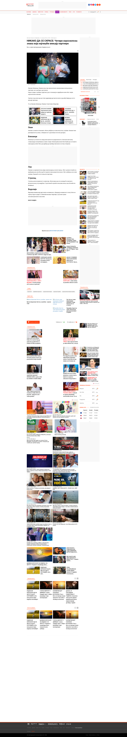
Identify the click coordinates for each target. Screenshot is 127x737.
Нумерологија (43, 14)
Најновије (82, 79)
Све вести (82, 169)
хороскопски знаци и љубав (68, 291)
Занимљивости (63, 11)
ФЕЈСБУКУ (60, 230)
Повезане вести (30, 578)
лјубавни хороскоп (37, 291)
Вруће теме (30, 296)
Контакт (33, 731)
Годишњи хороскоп (91, 119)
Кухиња (46, 11)
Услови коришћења (78, 727)
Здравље (34, 11)
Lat (97, 4)
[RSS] (99, 169)
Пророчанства (35, 14)
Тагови (28, 288)
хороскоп (29, 291)
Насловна (28, 11)
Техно (70, 11)
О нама (72, 727)
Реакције (95, 79)
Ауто (74, 11)
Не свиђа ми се (71, 322)
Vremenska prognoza (85, 385)
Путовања (52, 11)
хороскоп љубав (57, 291)
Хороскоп (29, 14)
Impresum (29, 731)
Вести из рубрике (31, 607)
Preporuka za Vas (31, 267)
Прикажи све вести (85, 91)
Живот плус (40, 11)
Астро (57, 11)
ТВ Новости (78, 11)
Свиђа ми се (59, 322)
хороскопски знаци (47, 291)
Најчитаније (88, 79)
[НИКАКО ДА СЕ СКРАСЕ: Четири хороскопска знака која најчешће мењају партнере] (52, 68)
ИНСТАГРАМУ (53, 230)
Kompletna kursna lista (94, 407)
